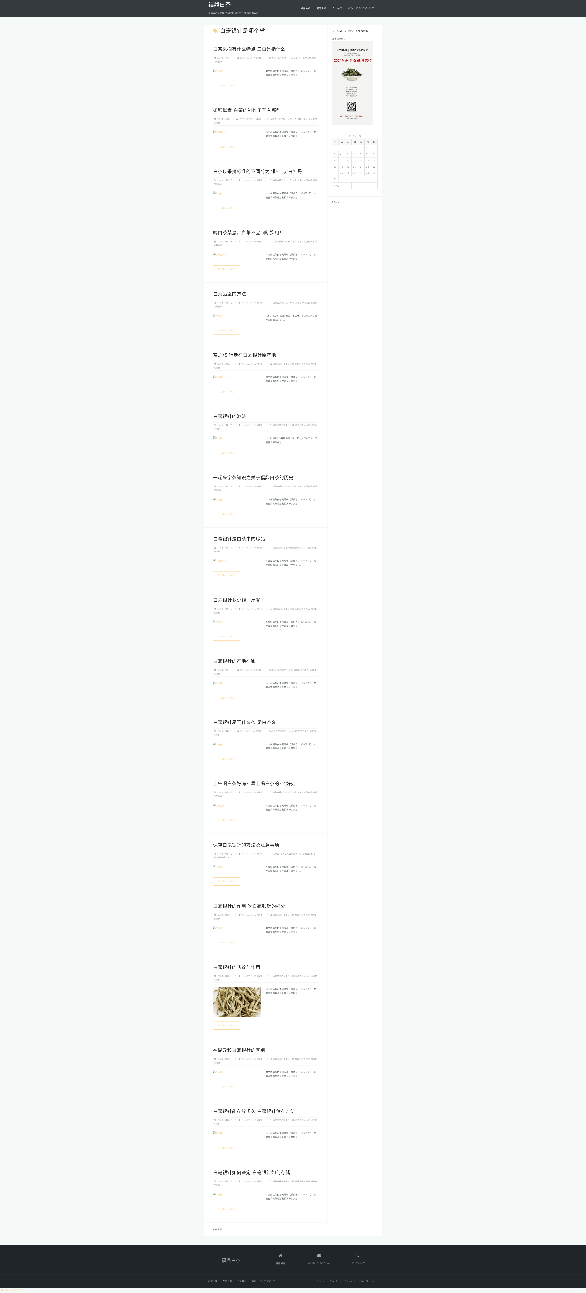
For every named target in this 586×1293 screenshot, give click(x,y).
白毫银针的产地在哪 (234, 661)
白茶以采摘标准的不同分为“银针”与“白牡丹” (258, 172)
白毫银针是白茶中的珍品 (239, 539)
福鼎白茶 (219, 5)
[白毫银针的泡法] (220, 438)
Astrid (357, 1281)
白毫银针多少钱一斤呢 (236, 600)
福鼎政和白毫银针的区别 (239, 1050)
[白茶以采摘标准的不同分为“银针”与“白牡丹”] (219, 193)
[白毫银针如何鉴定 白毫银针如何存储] (219, 1194)
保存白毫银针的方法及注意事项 (246, 845)
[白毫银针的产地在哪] (220, 683)
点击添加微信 (339, 39)
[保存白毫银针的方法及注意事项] (219, 866)
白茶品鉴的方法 (229, 294)
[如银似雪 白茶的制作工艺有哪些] (219, 132)
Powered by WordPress (329, 1281)
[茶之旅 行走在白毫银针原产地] (220, 377)
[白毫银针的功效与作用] (237, 1001)
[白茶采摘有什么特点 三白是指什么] (219, 70)
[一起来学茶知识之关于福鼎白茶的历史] (219, 499)
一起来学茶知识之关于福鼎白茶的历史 (253, 478)
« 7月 (336, 185)
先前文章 (217, 1228)
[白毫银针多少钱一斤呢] (219, 621)
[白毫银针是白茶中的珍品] (219, 560)
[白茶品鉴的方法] (219, 315)
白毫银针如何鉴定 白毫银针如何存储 (251, 1173)
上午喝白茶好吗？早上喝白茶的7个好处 (254, 784)
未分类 (276, 853)
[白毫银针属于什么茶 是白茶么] (220, 744)
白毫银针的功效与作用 (236, 967)
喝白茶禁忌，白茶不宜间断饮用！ (248, 233)
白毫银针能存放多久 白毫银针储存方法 (254, 1111)
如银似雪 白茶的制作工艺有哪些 (247, 110)
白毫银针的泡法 (229, 416)
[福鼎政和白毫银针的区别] (219, 1072)
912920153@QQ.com (319, 1263)
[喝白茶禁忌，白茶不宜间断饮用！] (219, 254)
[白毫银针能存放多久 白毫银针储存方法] (220, 1133)
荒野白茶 (321, 8)
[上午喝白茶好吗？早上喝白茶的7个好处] (219, 805)
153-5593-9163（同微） (251, 57)
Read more (226, 85)
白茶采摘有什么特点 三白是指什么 (249, 49)
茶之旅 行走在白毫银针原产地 (244, 355)
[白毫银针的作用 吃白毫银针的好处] (219, 927)
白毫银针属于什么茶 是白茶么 (244, 722)
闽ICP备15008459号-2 (12, 1289)
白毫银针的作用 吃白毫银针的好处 (249, 906)
